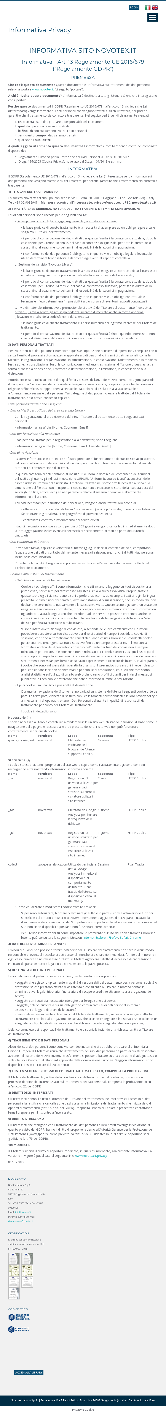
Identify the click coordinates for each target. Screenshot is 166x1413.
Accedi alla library (28, 1372)
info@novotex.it (23, 1212)
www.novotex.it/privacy (91, 1156)
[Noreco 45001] (27, 1270)
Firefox (113, 937)
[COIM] (14, 1281)
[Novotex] (27, 1258)
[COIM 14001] (27, 1281)
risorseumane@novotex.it (21, 1221)
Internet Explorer (95, 937)
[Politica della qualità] (14, 1258)
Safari (124, 937)
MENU (152, 17)
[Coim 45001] (14, 1293)
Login (134, 7)
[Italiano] (148, 7)
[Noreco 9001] (14, 1270)
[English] (155, 7)
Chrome (135, 937)
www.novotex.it (43, 89)
